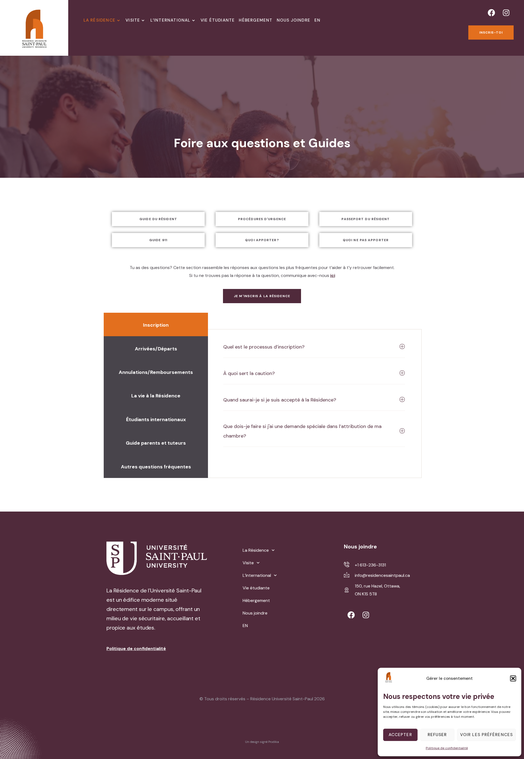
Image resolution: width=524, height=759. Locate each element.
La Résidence (99, 20)
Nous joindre (293, 20)
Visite (133, 20)
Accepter (400, 734)
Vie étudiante (218, 20)
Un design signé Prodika (262, 742)
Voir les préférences (486, 734)
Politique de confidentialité (447, 748)
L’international (170, 20)
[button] (513, 678)
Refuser (437, 734)
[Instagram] (506, 12)
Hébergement (255, 20)
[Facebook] (491, 12)
